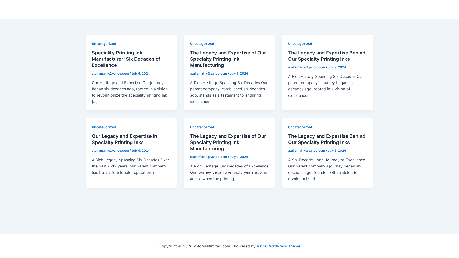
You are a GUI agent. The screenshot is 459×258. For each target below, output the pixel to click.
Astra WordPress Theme (278, 246)
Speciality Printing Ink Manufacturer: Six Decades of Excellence (126, 59)
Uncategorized (104, 44)
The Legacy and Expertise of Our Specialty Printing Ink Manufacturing (228, 59)
